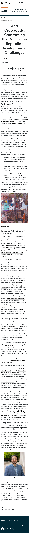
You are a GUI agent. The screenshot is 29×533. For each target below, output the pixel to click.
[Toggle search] (27, 3)
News (5, 17)
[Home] (14, 11)
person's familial (9, 346)
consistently (8, 332)
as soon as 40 (17, 86)
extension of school (9, 247)
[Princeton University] (6, 3)
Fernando (19, 478)
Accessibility (5, 522)
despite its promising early (15, 298)
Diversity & (9, 520)
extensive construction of (12, 245)
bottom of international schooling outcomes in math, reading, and (14, 252)
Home (2, 17)
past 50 (20, 77)
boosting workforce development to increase (14, 412)
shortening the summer (14, 306)
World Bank (11, 186)
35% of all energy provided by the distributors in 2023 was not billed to (14, 175)
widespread (21, 429)
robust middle (16, 417)
